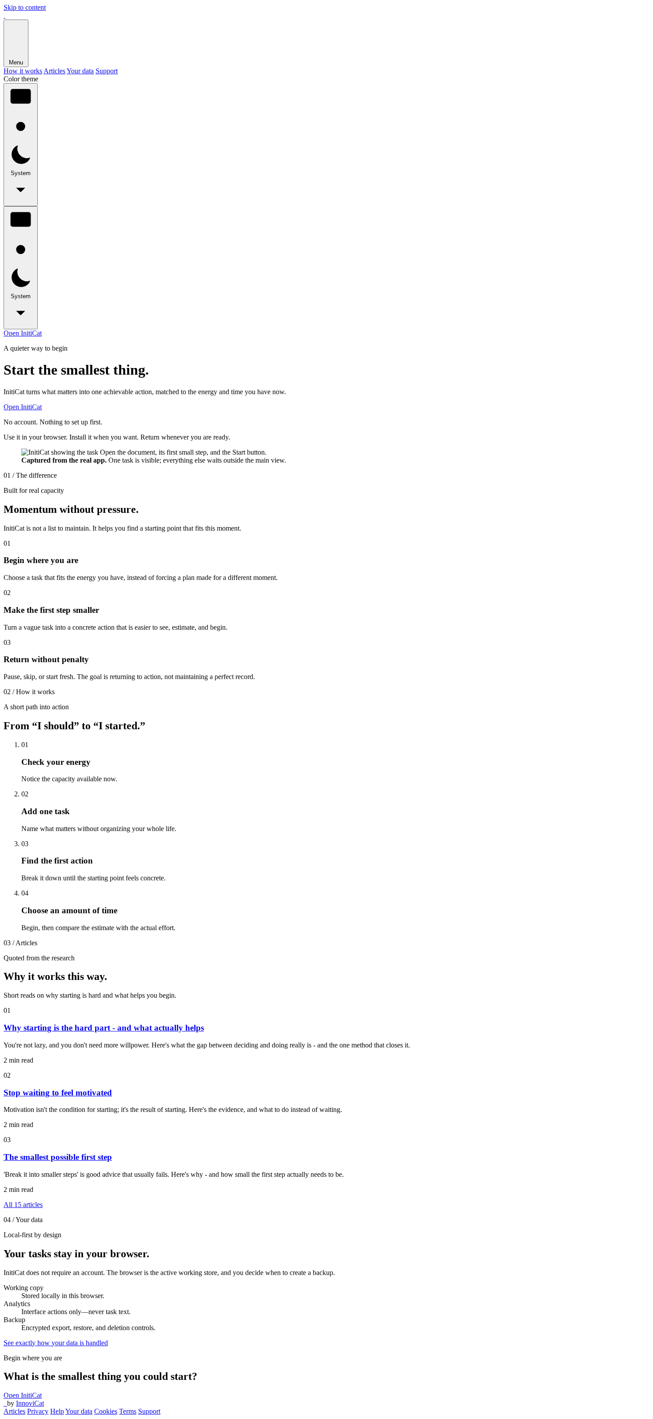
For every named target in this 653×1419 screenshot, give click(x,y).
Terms (127, 1411)
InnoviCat (30, 1403)
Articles (54, 71)
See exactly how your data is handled (56, 1343)
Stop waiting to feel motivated (58, 1092)
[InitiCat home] (4, 15)
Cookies (105, 1411)
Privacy (37, 1411)
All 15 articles (23, 1204)
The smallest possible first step (58, 1157)
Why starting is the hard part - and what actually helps (104, 1027)
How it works (23, 71)
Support (107, 71)
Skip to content (25, 7)
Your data (80, 71)
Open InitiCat (23, 333)
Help (57, 1411)
